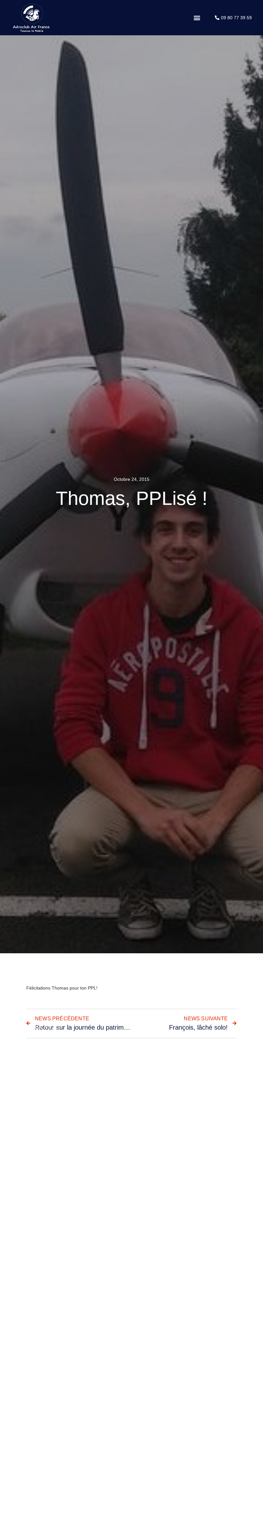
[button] (196, 18)
